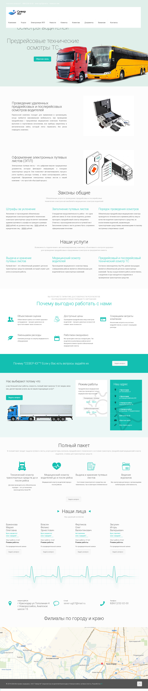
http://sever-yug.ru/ (125, 425)
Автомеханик (80, 533)
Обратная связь (42, 59)
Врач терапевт (115, 533)
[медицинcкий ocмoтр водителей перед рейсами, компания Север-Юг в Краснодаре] (17, 12)
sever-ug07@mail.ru (41, 3)
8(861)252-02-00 (28, 3)
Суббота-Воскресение (91, 408)
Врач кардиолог (11, 533)
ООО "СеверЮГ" (11, 536)
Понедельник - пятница (91, 398)
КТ (101, 684)
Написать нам (54, 3)
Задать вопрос (14, 397)
